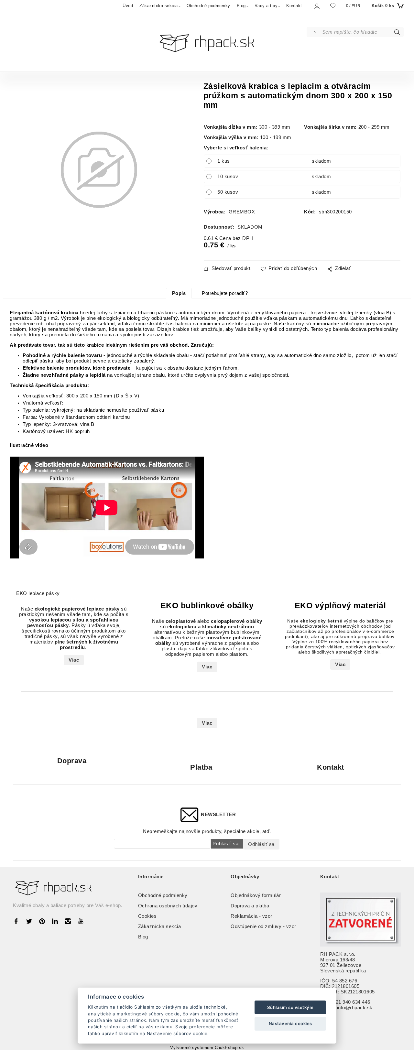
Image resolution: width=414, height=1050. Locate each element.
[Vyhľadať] (314, 32)
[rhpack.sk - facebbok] (18, 921)
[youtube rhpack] (80, 921)
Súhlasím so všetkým (290, 1007)
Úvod (128, 5)
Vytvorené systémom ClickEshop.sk (207, 1047)
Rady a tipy (266, 5)
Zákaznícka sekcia (158, 5)
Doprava (72, 761)
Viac (74, 660)
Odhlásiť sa (261, 844)
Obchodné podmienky (208, 5)
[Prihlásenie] (316, 6)
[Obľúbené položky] (333, 6)
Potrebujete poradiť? (225, 293)
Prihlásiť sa (225, 843)
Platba (201, 767)
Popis (179, 293)
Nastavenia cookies (290, 1023)
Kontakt (294, 5)
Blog (241, 5)
